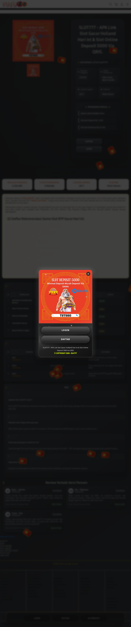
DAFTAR (65, 339)
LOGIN (65, 330)
